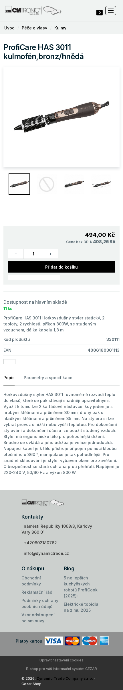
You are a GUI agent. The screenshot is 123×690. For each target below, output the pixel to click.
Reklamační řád (36, 592)
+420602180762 (40, 542)
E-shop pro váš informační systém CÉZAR (61, 669)
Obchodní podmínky (31, 580)
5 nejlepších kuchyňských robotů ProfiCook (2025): (81, 586)
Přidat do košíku (61, 267)
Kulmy (60, 27)
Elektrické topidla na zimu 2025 (81, 607)
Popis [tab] (9, 377)
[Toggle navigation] (110, 10)
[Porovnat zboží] (34, 277)
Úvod (9, 27)
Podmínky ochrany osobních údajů (39, 603)
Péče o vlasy (34, 27)
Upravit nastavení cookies (61, 660)
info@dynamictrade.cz (46, 553)
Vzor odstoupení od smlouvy (38, 617)
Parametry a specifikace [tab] (48, 377)
